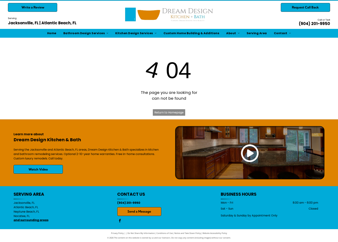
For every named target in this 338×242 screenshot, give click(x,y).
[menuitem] (52, 33)
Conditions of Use (164, 233)
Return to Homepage (169, 112)
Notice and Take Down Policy (187, 233)
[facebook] (120, 221)
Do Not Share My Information (141, 233)
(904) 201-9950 (314, 23)
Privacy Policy (117, 233)
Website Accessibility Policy (214, 233)
